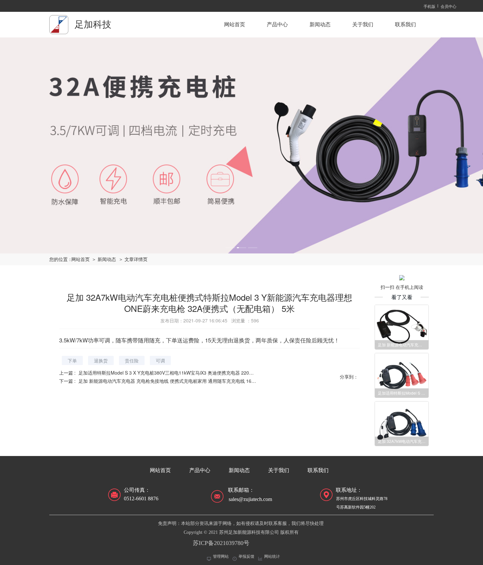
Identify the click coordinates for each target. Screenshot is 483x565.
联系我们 (405, 24)
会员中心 (448, 6)
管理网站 (221, 556)
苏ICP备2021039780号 (221, 543)
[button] (230, 247)
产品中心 (277, 24)
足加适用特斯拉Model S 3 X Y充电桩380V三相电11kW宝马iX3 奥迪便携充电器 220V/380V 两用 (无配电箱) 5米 (192, 372)
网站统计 (272, 556)
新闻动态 (320, 24)
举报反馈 (246, 556)
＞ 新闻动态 (104, 259)
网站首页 (234, 24)
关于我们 (362, 24)
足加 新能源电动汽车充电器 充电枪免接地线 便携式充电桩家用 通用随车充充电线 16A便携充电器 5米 (182, 381)
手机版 (429, 6)
